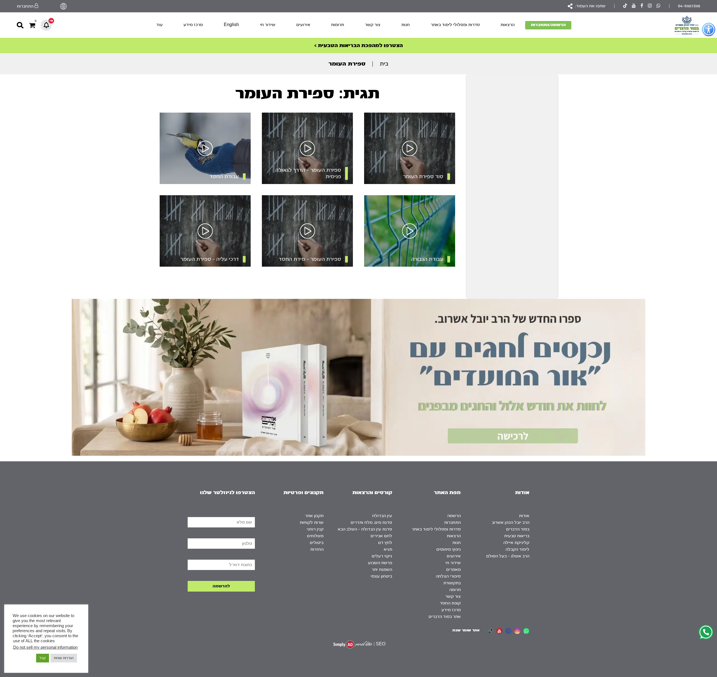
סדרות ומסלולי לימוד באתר (455, 24)
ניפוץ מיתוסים (448, 549)
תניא (388, 549)
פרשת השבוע (380, 562)
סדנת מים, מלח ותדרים (371, 522)
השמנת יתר (382, 569)
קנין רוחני (315, 529)
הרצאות (507, 24)
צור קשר (372, 24)
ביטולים (316, 542)
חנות (405, 24)
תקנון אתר (314, 515)
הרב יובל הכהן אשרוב (510, 522)
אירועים (303, 24)
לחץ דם (385, 542)
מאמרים (453, 569)
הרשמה (454, 515)
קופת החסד (450, 603)
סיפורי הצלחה (448, 576)
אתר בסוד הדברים (445, 616)
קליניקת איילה (516, 542)
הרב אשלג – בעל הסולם (507, 556)
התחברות (452, 522)
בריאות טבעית (516, 536)
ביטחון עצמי (381, 576)
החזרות (316, 549)
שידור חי (267, 24)
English (231, 24)
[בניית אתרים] (353, 644)
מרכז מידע (193, 24)
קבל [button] (42, 658)
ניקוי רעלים (382, 556)
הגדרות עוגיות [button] (64, 658)
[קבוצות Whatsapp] (658, 6)
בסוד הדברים (517, 529)
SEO (380, 644)
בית (384, 64)
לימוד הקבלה (517, 549)
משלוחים (315, 536)
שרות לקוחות (311, 522)
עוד (159, 24)
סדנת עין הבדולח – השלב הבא (365, 529)
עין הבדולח (382, 515)
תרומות (337, 24)
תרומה (455, 589)
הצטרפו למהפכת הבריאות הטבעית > (358, 45)
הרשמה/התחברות (548, 24)
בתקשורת (452, 583)
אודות (524, 515)
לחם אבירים (381, 536)
